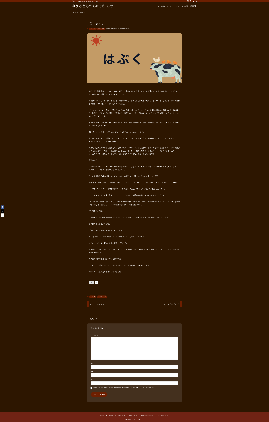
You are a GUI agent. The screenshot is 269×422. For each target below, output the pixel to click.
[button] (2, 207)
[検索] (196, 1)
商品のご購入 (122, 415)
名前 (92, 363)
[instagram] (190, 1)
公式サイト (103, 415)
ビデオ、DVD (100, 28)
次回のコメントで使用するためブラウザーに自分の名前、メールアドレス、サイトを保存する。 (124, 387)
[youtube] (193, 1)
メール (93, 371)
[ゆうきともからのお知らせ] (92, 6)
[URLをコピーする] (2, 215)
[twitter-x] (188, 1)
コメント (94, 335)
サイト (93, 380)
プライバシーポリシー (146, 415)
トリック (92, 28)
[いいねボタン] (91, 282)
